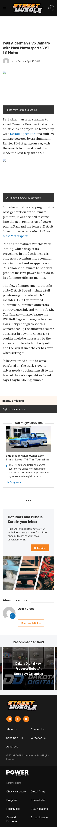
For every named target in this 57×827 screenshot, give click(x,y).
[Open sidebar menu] (5, 8)
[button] (28, 88)
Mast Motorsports (15, 236)
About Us (12, 729)
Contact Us (37, 729)
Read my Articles (31, 622)
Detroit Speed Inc (22, 134)
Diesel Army (38, 791)
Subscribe (40, 547)
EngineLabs (38, 800)
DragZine (11, 800)
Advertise (12, 746)
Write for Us (38, 737)
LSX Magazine (39, 808)
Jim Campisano (13, 482)
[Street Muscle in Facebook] (18, 719)
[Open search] (51, 8)
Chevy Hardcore (16, 791)
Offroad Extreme (11, 819)
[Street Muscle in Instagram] (9, 719)
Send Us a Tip (14, 737)
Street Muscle (39, 817)
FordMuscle (13, 808)
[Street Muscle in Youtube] (26, 719)
